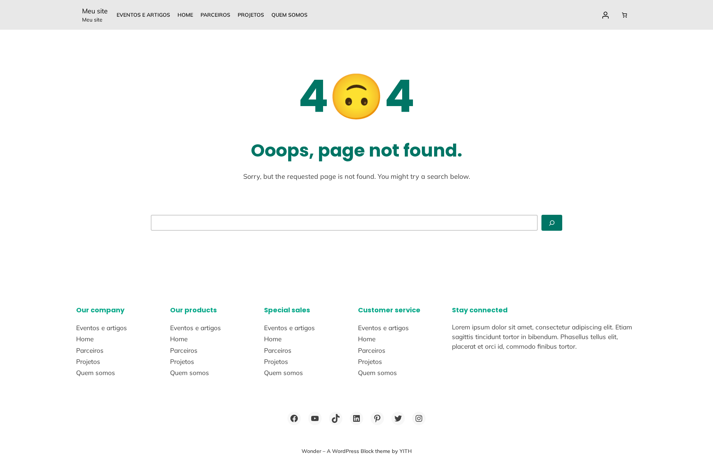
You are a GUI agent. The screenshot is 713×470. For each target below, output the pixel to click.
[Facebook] (294, 418)
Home (185, 14)
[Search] (551, 223)
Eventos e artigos (143, 14)
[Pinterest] (377, 418)
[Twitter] (398, 418)
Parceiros (215, 14)
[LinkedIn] (356, 418)
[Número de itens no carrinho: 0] (624, 15)
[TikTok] (335, 418)
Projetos (251, 14)
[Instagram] (419, 418)
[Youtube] (315, 418)
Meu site (95, 11)
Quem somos (289, 14)
